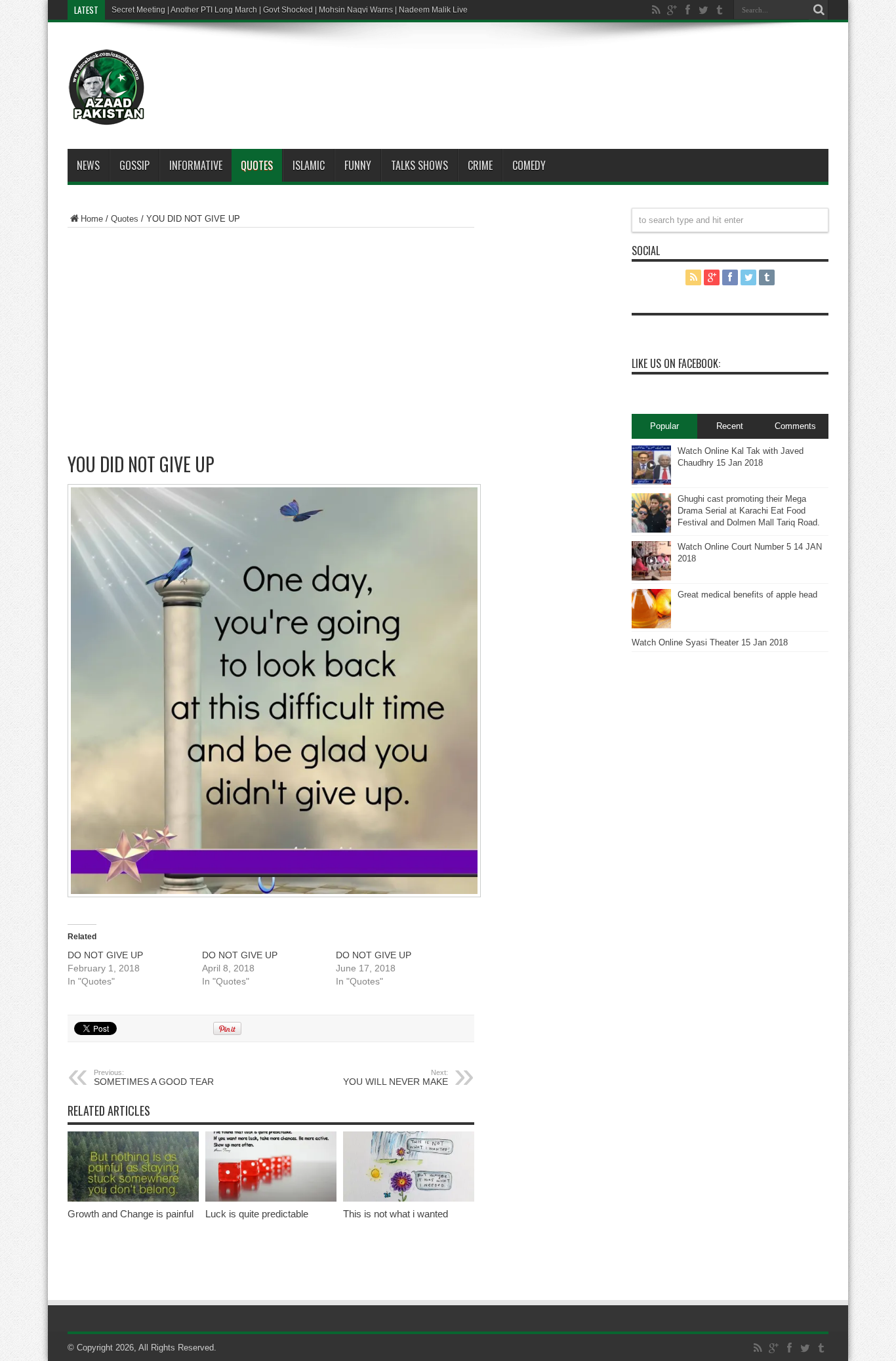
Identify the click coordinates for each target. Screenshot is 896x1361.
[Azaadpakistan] (107, 116)
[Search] (818, 10)
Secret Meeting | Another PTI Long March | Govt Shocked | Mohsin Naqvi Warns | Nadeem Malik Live (290, 9)
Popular (664, 426)
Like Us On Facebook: (676, 363)
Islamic (309, 165)
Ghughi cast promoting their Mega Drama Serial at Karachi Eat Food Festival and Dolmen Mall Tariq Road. (749, 510)
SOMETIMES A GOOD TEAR (154, 1077)
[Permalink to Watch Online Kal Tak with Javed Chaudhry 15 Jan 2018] (651, 482)
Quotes (257, 165)
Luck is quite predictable (256, 1213)
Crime (480, 165)
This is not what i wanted (395, 1213)
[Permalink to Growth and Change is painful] (133, 1199)
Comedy (529, 165)
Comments (795, 426)
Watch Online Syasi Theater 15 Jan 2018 (710, 642)
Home (92, 219)
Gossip (134, 165)
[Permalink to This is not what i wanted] (408, 1199)
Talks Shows (419, 165)
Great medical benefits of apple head (747, 594)
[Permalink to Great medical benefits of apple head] (651, 625)
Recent (729, 426)
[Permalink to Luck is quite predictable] (270, 1199)
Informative (195, 165)
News (88, 165)
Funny (357, 165)
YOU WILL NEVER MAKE (395, 1077)
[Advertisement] (487, 68)
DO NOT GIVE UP (105, 955)
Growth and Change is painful (130, 1213)
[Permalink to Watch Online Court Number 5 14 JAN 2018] (651, 577)
